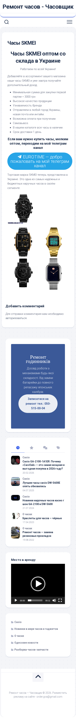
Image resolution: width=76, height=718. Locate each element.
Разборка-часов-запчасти (31, 649)
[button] (38, 583)
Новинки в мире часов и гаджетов (36, 628)
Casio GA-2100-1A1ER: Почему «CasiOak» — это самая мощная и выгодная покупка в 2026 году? (44, 465)
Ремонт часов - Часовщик (38, 6)
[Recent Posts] (18, 448)
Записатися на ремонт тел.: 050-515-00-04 (38, 403)
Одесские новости (26, 642)
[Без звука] (54, 600)
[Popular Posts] (31, 448)
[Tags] (58, 448)
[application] (38, 584)
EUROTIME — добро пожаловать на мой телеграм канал (40, 161)
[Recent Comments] (44, 448)
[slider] (35, 600)
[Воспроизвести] (16, 600)
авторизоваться (16, 318)
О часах (27, 514)
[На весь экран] (60, 600)
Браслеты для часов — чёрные (42, 518)
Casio (26, 457)
